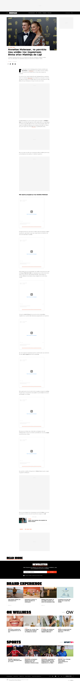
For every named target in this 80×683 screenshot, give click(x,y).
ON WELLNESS (19, 612)
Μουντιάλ (34, 126)
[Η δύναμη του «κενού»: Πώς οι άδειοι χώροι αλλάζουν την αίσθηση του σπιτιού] (31, 621)
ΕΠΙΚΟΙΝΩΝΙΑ (9, 676)
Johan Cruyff (30, 77)
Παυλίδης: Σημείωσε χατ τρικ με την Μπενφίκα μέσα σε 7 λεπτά (15, 660)
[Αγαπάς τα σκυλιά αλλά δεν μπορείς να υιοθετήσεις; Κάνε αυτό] (65, 621)
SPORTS (14, 642)
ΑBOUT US (22, 676)
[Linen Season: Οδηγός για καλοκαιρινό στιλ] (15, 592)
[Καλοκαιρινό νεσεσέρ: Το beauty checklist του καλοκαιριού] (31, 592)
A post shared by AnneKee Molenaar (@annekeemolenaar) (31, 226)
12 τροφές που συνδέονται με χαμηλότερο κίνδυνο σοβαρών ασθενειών (47, 630)
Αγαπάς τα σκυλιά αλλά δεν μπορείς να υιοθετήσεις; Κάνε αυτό (64, 630)
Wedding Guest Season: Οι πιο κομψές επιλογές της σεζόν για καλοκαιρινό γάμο (48, 600)
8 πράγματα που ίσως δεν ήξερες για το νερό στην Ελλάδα (64, 600)
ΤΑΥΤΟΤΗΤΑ (16, 676)
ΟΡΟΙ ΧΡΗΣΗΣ (28, 676)
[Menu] (7, 13)
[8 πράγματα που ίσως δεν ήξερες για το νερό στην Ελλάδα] (65, 592)
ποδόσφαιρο (31, 70)
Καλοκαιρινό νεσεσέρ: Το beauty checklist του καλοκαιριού (31, 600)
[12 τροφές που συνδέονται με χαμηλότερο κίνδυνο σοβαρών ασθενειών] (48, 621)
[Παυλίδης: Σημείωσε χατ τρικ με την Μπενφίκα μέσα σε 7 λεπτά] (15, 650)
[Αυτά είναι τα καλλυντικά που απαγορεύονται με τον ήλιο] (15, 621)
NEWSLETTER (68, 676)
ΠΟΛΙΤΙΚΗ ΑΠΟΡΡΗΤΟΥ (36, 676)
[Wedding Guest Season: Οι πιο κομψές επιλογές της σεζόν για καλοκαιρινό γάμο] (48, 592)
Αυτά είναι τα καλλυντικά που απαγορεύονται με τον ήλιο (14, 630)
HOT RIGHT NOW (11, 47)
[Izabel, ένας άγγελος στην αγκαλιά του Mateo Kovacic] (23, 520)
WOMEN (21, 529)
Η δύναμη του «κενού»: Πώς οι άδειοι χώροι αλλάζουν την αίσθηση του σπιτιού (31, 630)
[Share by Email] (15, 64)
